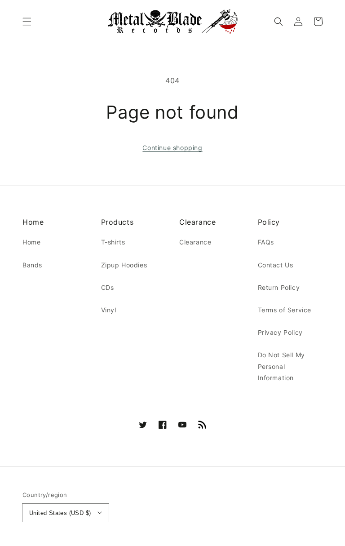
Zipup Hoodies (124, 265)
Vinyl (108, 310)
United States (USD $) (60, 513)
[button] (27, 21)
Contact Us (275, 265)
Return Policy (279, 287)
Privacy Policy (280, 332)
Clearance (195, 242)
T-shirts (113, 242)
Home (31, 242)
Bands (32, 265)
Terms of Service (285, 310)
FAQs (266, 242)
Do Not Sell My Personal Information (281, 366)
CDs (107, 287)
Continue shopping (172, 147)
